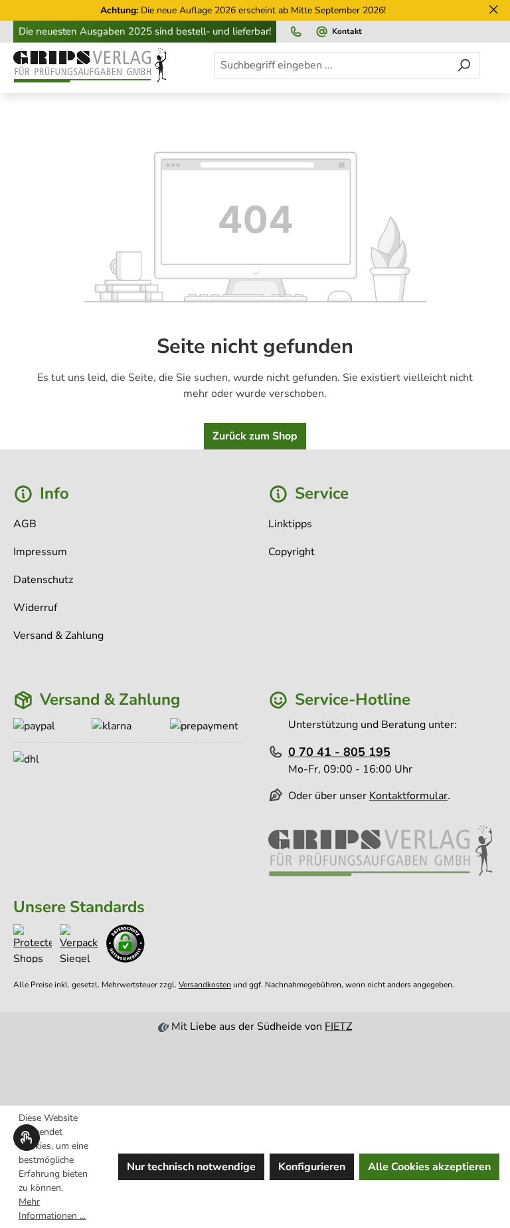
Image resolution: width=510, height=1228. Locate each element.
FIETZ (338, 1026)
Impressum (40, 552)
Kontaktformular (408, 796)
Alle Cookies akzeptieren (429, 1167)
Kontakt (347, 31)
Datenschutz (43, 579)
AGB (25, 524)
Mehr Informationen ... (52, 1208)
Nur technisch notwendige (191, 1167)
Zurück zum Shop (255, 436)
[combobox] (331, 65)
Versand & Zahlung (58, 635)
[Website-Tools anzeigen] (26, 1137)
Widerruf (35, 607)
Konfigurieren (311, 1167)
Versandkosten (205, 984)
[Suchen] (463, 65)
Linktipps (290, 524)
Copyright (291, 552)
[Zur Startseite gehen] (91, 65)
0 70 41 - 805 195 (339, 752)
